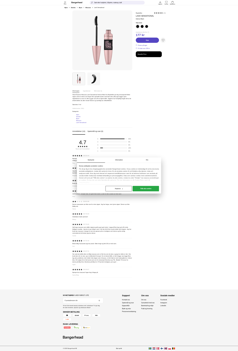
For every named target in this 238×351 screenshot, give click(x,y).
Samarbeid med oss (147, 303)
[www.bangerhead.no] (165, 348)
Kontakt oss (126, 300)
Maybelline (139, 13)
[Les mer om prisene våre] (148, 32)
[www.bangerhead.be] (173, 348)
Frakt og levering (146, 308)
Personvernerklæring (129, 311)
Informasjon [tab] (75, 91)
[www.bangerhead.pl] (169, 348)
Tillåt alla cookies (145, 188)
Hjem (66, 7)
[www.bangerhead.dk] (157, 348)
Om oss (143, 300)
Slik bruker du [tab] (98, 91)
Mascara (88, 7)
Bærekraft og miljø (147, 305)
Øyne (80, 7)
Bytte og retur (126, 308)
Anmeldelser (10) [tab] (78, 131)
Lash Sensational (81, 122)
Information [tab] (119, 160)
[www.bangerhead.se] (150, 348)
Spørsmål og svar (128, 303)
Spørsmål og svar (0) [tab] (95, 131)
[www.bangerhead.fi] (161, 348)
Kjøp (147, 40)
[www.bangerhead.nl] (154, 348)
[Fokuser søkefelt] (91, 2)
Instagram (163, 303)
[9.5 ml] (142, 26)
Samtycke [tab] (91, 160)
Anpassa (118, 188)
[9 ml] (138, 26)
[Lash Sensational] (78, 78)
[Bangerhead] (78, 3)
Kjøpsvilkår (126, 305)
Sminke (73, 7)
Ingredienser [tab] (86, 91)
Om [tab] (147, 160)
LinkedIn (163, 305)
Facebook (163, 300)
